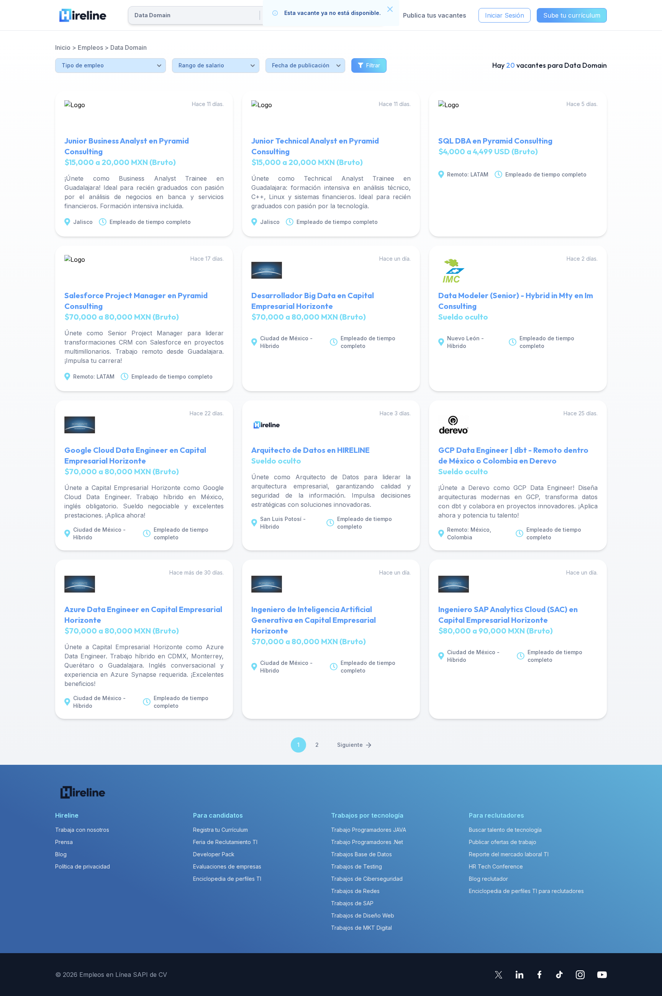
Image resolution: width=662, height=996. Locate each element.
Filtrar (373, 65)
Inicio (62, 47)
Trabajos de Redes (355, 891)
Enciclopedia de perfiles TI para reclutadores (526, 891)
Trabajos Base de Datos (361, 854)
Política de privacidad (82, 866)
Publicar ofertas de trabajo (502, 842)
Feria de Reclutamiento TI (225, 842)
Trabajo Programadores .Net (367, 842)
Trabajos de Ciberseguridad (367, 878)
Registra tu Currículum (220, 829)
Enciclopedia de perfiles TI (227, 878)
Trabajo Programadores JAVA (368, 829)
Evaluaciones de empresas (227, 866)
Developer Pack (213, 854)
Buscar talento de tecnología (505, 829)
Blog (61, 854)
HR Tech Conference (496, 866)
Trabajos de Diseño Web (362, 915)
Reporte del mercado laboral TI (509, 854)
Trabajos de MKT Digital (361, 927)
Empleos (90, 47)
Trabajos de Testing (356, 866)
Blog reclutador (488, 878)
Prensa (64, 842)
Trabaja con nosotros (82, 829)
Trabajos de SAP (352, 903)
